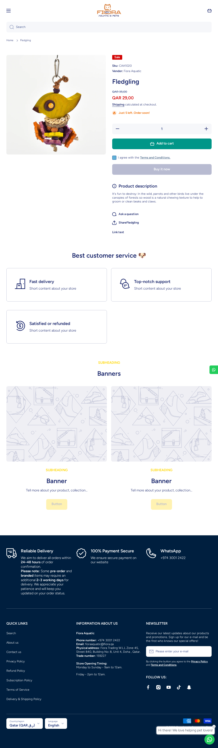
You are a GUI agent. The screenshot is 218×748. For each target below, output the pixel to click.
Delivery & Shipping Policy (23, 699)
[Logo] (109, 11)
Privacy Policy (15, 661)
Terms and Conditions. (155, 157)
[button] (209, 11)
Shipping (118, 104)
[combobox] (109, 27)
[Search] (10, 27)
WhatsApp (171, 550)
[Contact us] (209, 739)
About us (12, 642)
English (53, 725)
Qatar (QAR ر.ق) (22, 725)
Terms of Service (17, 690)
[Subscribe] (206, 651)
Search (11, 633)
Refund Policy (15, 671)
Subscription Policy (19, 680)
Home (9, 40)
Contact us (13, 652)
